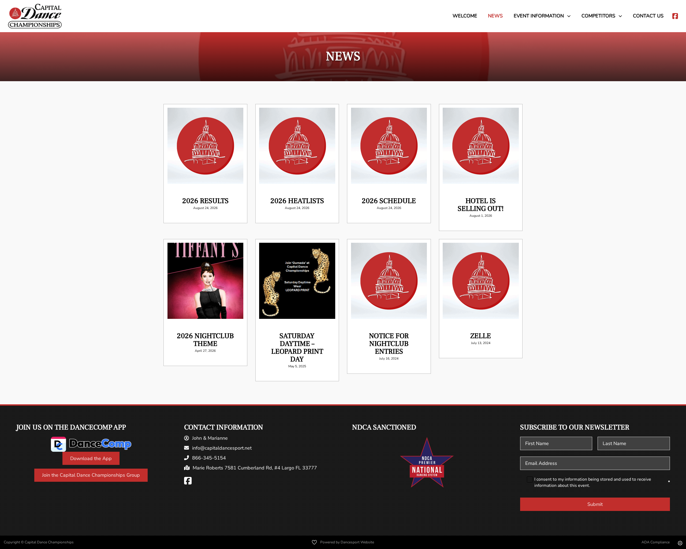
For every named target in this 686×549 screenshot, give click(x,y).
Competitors (598, 16)
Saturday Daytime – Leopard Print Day (297, 347)
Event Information (539, 16)
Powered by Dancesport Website (347, 542)
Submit (595, 504)
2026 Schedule (389, 201)
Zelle (480, 336)
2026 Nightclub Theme (205, 339)
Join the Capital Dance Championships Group (91, 475)
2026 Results (205, 201)
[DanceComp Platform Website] (91, 444)
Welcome (465, 16)
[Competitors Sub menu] (622, 16)
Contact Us (648, 16)
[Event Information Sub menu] (570, 16)
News (495, 16)
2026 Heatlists (297, 201)
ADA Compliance (656, 542)
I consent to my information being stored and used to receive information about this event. (602, 482)
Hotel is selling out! (481, 204)
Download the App (91, 458)
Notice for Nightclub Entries (389, 343)
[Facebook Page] (188, 480)
